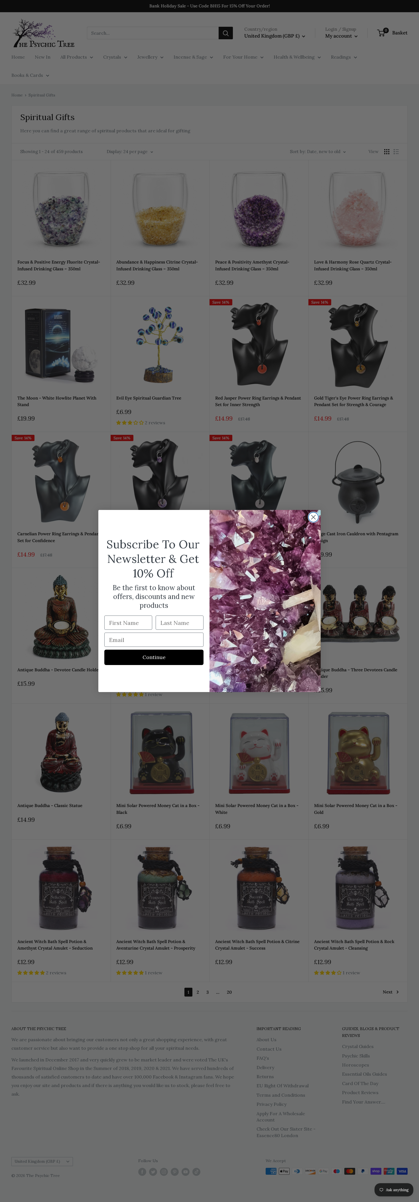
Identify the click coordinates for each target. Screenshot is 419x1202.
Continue (154, 657)
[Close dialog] (313, 517)
